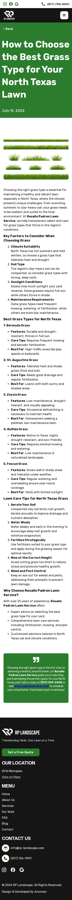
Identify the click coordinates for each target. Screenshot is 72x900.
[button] (64, 15)
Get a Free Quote (20, 752)
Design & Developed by (24, 891)
